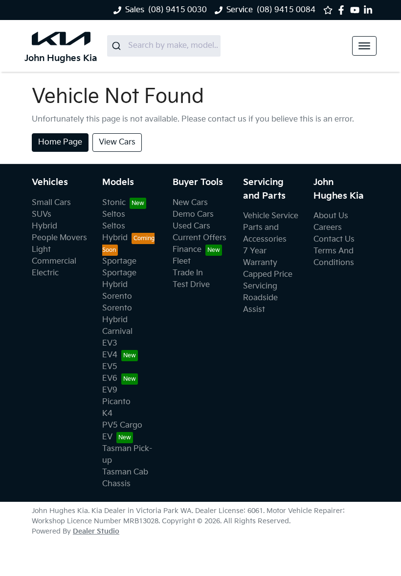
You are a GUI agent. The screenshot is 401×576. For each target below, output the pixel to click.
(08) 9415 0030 (177, 10)
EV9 (109, 390)
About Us (330, 216)
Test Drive (191, 284)
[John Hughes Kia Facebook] (343, 10)
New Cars (190, 202)
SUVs (41, 214)
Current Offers (199, 238)
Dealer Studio (96, 531)
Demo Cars (193, 214)
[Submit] (117, 46)
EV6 (109, 378)
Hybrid (44, 226)
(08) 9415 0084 (286, 10)
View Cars (117, 142)
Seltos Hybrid (115, 232)
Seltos (113, 214)
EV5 (109, 366)
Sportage (119, 261)
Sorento (117, 296)
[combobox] (164, 46)
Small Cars (51, 202)
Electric (45, 273)
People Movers (59, 238)
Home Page (60, 142)
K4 (107, 413)
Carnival (117, 331)
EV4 (109, 355)
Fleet (182, 261)
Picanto (116, 402)
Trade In (188, 273)
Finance (187, 249)
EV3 (109, 343)
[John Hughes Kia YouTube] (356, 10)
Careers (327, 227)
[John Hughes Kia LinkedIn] (370, 10)
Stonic (114, 202)
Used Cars (191, 226)
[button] (364, 46)
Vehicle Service (270, 216)
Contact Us (334, 239)
